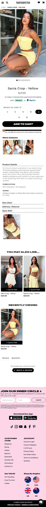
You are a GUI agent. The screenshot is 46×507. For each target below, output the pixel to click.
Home (3, 7)
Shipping (7, 444)
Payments (8, 457)
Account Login (29, 442)
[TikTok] (12, 427)
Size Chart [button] (7, 203)
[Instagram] (16, 427)
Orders (6, 450)
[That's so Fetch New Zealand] (36, 490)
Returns (7, 453)
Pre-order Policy (30, 454)
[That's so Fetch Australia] (28, 480)
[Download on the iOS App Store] (15, 419)
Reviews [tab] (5, 358)
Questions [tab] (16, 358)
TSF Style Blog (9, 477)
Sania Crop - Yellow (16, 7)
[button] (7, 112)
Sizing (6, 447)
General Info (9, 460)
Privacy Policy (29, 451)
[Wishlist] (39, 2)
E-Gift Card (28, 448)
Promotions (8, 463)
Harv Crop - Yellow (8, 294)
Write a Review (25, 370)
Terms (15, 407)
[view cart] (43, 2)
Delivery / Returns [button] (10, 207)
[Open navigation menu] (2, 2)
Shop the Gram (9, 480)
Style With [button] (7, 211)
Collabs (6, 483)
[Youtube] (21, 427)
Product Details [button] (9, 164)
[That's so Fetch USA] (36, 480)
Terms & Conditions (31, 458)
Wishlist (27, 461)
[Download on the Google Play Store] (30, 419)
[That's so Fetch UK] (28, 490)
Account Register (30, 445)
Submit (38, 400)
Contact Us (8, 466)
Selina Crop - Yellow (32, 294)
